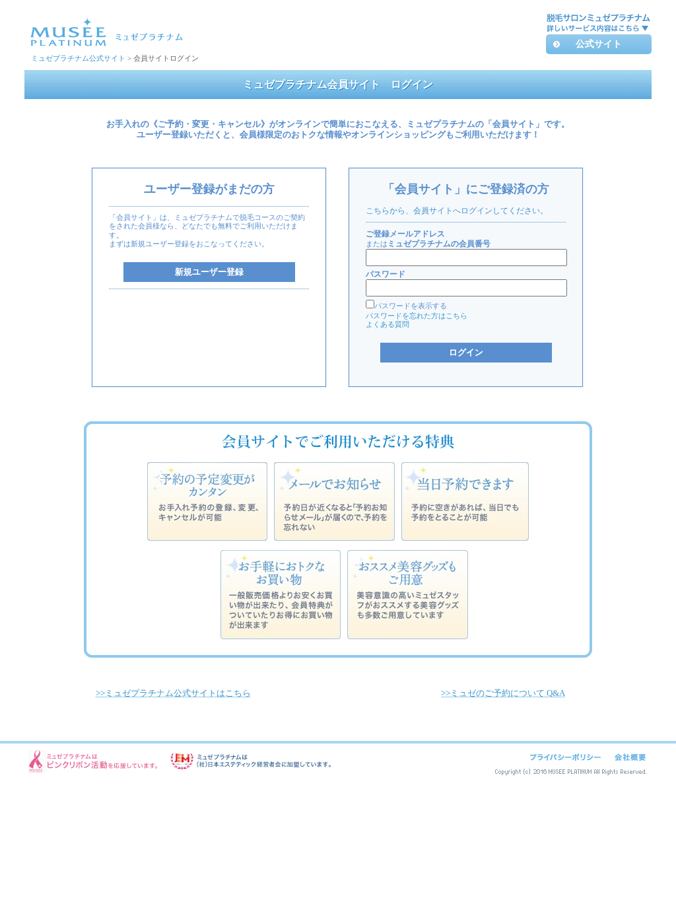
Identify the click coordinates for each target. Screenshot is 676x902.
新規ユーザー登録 (209, 272)
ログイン (466, 352)
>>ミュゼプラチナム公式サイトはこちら (173, 693)
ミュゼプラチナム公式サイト (78, 58)
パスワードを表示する (410, 306)
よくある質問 (387, 324)
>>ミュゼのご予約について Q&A (503, 693)
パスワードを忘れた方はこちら (416, 316)
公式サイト (599, 44)
